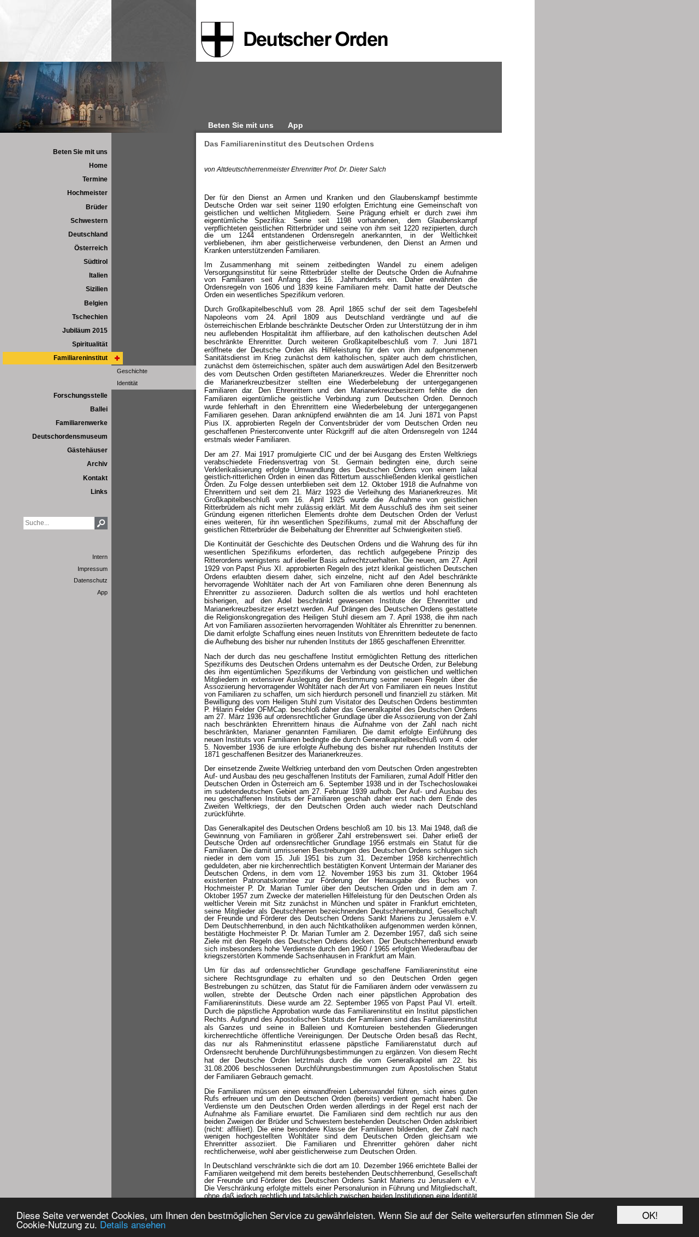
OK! (650, 1215)
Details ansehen (132, 1224)
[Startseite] (294, 40)
